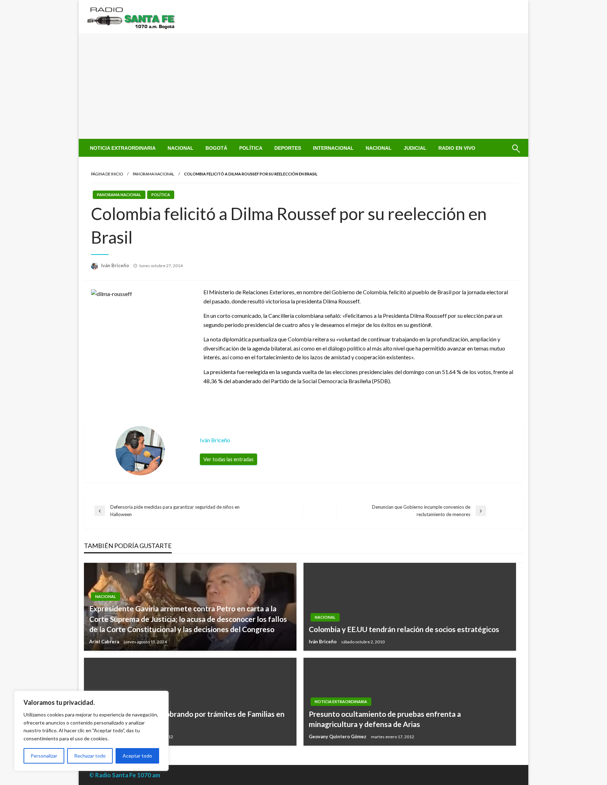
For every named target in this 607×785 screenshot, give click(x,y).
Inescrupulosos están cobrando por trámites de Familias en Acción (187, 718)
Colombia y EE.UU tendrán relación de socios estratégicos (404, 629)
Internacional (333, 148)
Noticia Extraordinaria (123, 148)
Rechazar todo (90, 756)
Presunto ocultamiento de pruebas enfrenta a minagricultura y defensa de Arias (385, 718)
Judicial (415, 148)
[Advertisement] (303, 86)
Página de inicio (107, 174)
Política (250, 148)
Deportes (287, 148)
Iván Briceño (115, 265)
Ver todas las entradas (228, 459)
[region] (91, 731)
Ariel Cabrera (104, 641)
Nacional (181, 148)
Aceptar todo (137, 756)
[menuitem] (123, 148)
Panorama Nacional (153, 174)
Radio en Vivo (456, 148)
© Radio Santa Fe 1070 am (124, 775)
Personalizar (44, 756)
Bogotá (216, 148)
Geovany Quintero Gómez (338, 736)
